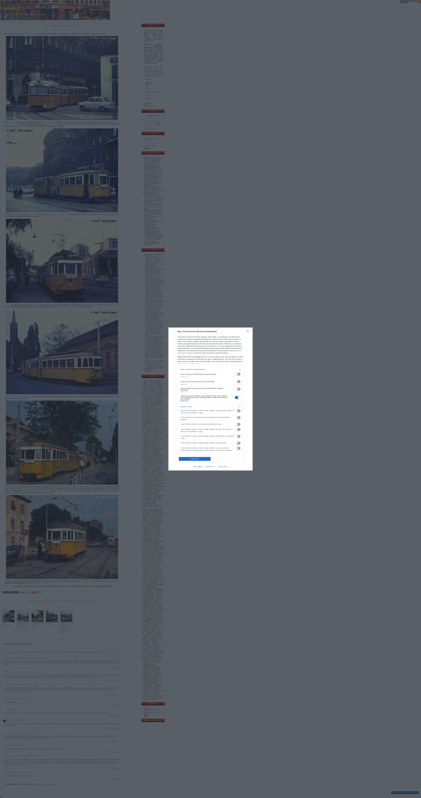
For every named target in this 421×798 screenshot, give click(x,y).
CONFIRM (195, 459)
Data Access (210, 466)
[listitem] (210, 369)
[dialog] (210, 399)
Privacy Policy (223, 466)
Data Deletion (198, 466)
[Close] (248, 332)
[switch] (238, 374)
